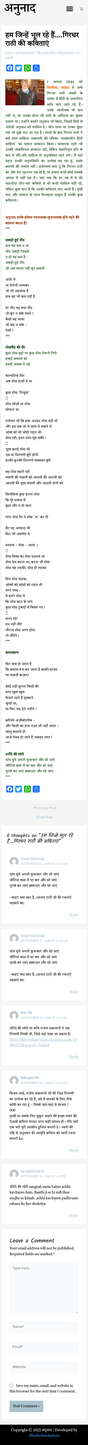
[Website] (44, 1368)
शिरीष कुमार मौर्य (30, 1078)
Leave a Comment (19, 53)
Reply (73, 915)
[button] (69, 8)
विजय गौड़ (26, 1013)
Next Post (44, 817)
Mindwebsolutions (44, 1436)
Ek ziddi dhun (32, 1171)
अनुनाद (20, 10)
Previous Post (44, 808)
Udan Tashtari (32, 859)
